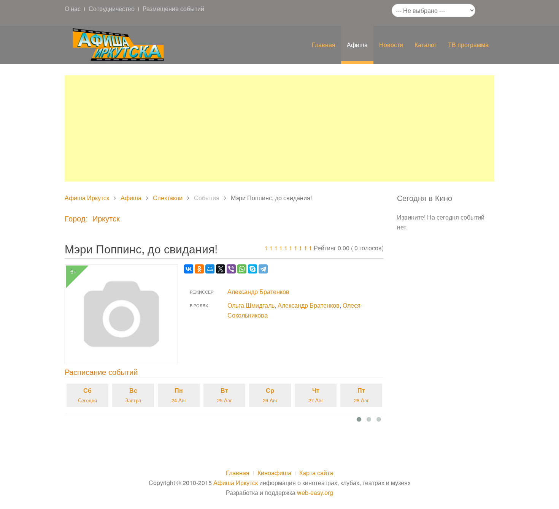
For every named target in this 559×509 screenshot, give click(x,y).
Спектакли (168, 197)
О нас (73, 8)
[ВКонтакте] (188, 268)
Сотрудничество (112, 8)
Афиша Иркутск (87, 197)
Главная (323, 44)
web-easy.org (315, 492)
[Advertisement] (279, 128)
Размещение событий (173, 8)
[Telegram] (263, 268)
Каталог (425, 44)
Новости (391, 44)
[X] (220, 268)
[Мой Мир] (209, 268)
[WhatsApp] (241, 268)
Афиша (357, 44)
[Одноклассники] (199, 268)
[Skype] (252, 268)
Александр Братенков (258, 291)
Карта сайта (316, 472)
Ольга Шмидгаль (251, 305)
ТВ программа (468, 44)
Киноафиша (274, 472)
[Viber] (231, 268)
